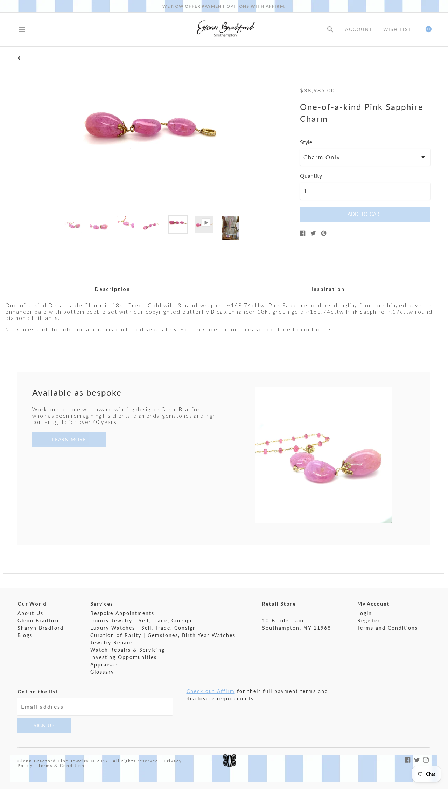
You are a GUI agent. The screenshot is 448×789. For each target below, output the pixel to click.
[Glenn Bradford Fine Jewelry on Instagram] (426, 759)
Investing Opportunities (123, 657)
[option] (73, 224)
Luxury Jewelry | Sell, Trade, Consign (142, 620)
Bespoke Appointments (122, 613)
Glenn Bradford (39, 620)
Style (306, 142)
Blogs (25, 635)
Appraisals (104, 665)
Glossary (102, 672)
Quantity (311, 176)
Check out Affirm (211, 691)
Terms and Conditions (387, 628)
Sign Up (44, 725)
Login (364, 613)
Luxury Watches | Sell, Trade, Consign (143, 628)
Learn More (69, 439)
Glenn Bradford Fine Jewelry (53, 760)
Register (368, 620)
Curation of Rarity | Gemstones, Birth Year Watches (163, 635)
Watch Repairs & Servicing (127, 650)
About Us (30, 613)
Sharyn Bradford (41, 628)
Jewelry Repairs (112, 642)
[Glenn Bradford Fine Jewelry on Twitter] (417, 759)
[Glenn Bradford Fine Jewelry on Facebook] (408, 759)
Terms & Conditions (62, 765)
